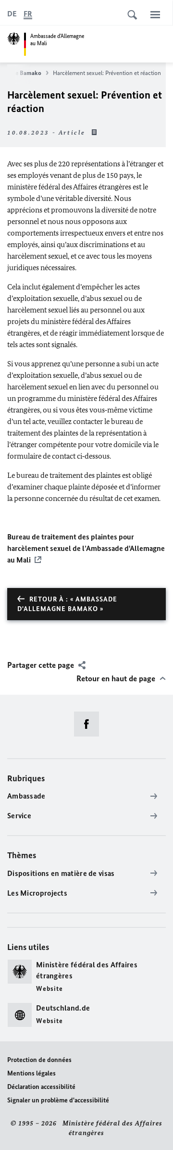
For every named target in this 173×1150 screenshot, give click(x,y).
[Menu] (155, 14)
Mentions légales (31, 1073)
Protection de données (39, 1060)
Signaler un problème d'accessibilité (58, 1100)
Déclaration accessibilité (41, 1087)
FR (28, 13)
